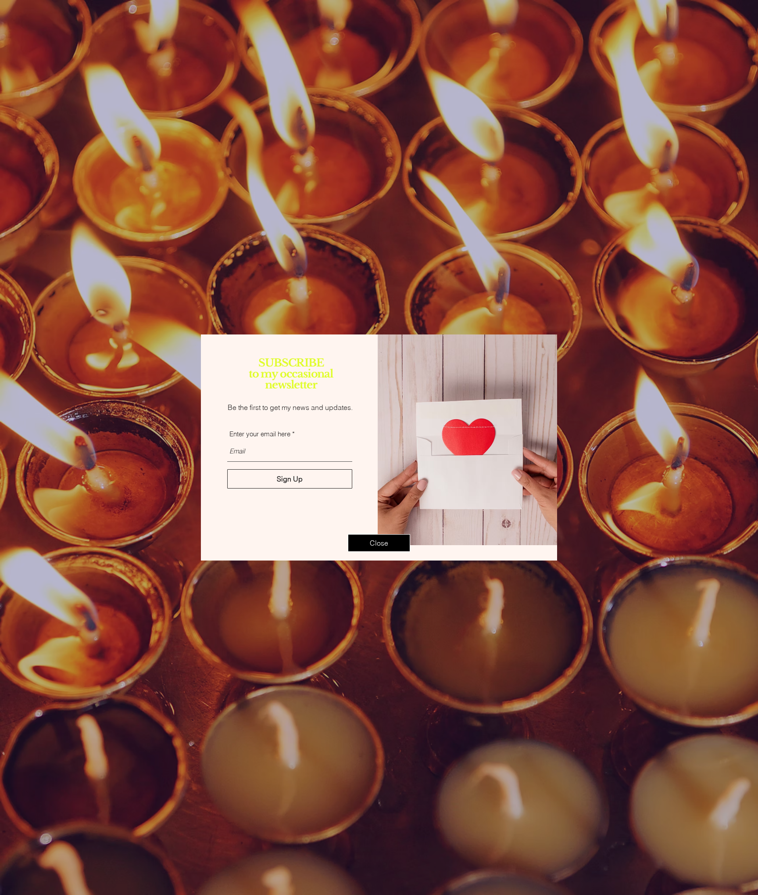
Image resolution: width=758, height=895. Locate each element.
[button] (379, 543)
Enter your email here (259, 434)
